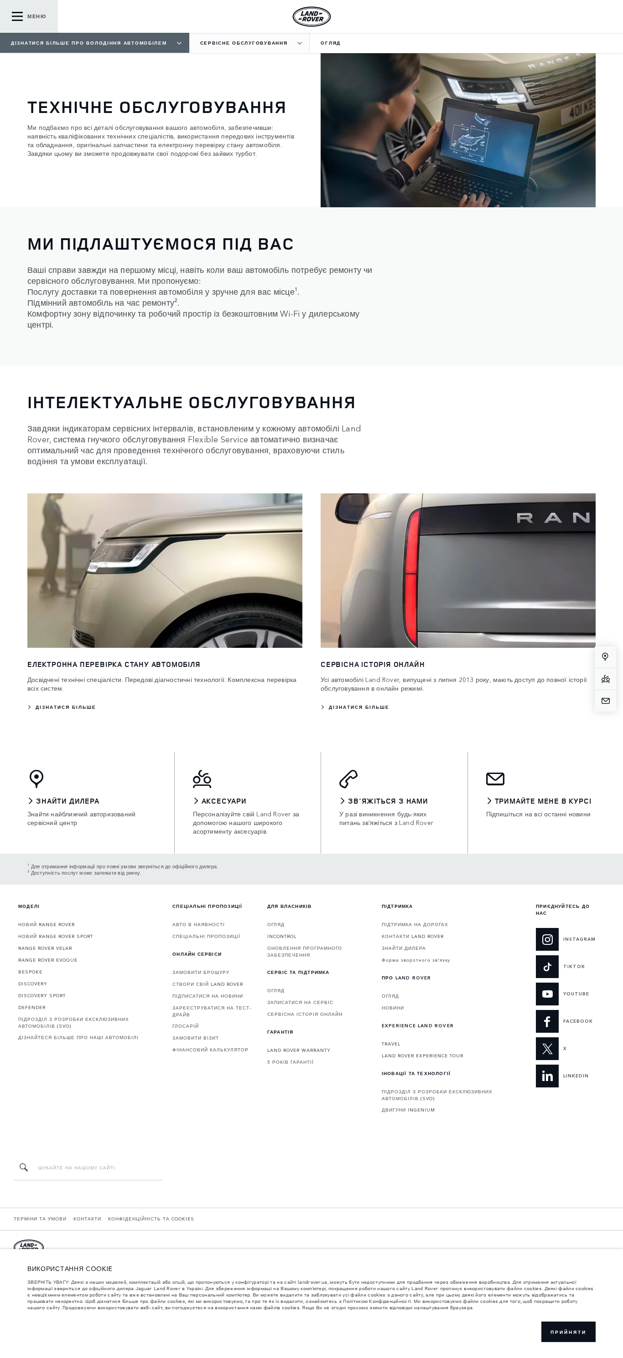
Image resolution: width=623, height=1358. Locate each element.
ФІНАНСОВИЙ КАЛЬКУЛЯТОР (210, 1049)
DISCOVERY (32, 983)
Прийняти (568, 1332)
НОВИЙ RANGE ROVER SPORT (55, 936)
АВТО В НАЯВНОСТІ (198, 924)
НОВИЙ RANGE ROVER (46, 924)
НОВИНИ (393, 1007)
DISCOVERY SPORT (42, 995)
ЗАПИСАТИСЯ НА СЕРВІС (300, 1002)
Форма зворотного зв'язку (416, 960)
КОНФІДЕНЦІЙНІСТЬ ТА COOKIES (151, 1218)
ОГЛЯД (276, 924)
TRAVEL (391, 1043)
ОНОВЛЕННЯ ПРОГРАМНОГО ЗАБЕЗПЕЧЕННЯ (304, 951)
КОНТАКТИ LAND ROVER (413, 936)
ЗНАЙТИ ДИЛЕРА (404, 948)
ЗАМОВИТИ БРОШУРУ (200, 972)
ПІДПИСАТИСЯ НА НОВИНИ (207, 996)
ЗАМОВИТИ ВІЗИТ (195, 1038)
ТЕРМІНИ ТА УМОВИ (40, 1218)
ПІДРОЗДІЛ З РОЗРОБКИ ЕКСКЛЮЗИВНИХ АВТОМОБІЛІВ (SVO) (73, 1022)
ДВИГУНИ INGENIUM (408, 1110)
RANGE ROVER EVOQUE (48, 960)
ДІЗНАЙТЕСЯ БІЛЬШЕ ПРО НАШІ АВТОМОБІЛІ (78, 1037)
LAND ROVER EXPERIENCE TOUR (422, 1055)
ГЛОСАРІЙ (185, 1026)
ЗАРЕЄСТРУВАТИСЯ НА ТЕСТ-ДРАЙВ (211, 1011)
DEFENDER (32, 1007)
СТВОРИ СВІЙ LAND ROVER (207, 984)
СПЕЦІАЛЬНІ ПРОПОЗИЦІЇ (206, 936)
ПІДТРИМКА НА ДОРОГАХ (415, 924)
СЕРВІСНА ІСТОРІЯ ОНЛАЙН (305, 1014)
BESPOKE (30, 972)
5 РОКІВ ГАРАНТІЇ (290, 1062)
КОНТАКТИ (87, 1218)
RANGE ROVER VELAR (45, 948)
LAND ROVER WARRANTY (299, 1050)
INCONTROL (281, 936)
